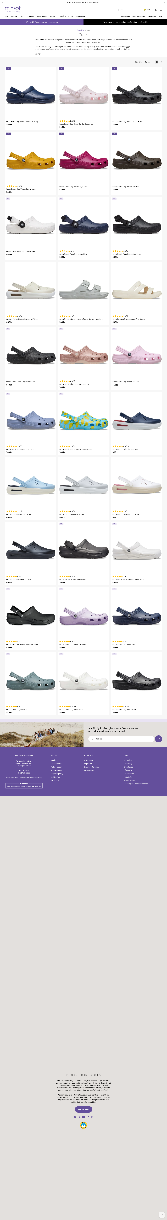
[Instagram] (79, 1117)
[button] (149, 62)
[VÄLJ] (52, 113)
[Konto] (155, 9)
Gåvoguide (128, 770)
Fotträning (128, 763)
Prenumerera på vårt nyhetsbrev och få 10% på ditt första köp (125, 22)
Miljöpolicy (54, 780)
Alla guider (128, 760)
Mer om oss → (83, 1109)
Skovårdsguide (129, 780)
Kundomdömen (56, 763)
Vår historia (54, 760)
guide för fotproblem (88, 1102)
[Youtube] (83, 1117)
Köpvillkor (88, 763)
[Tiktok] (87, 1117)
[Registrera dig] (158, 738)
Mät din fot (128, 777)
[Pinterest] (92, 1117)
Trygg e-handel (56, 770)
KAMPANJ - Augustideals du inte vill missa (42, 22)
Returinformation (90, 770)
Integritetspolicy (56, 773)
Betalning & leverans (92, 767)
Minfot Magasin (56, 767)
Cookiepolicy (55, 777)
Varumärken (81, 30)
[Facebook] (74, 1117)
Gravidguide (128, 767)
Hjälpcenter (88, 760)
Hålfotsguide (129, 773)
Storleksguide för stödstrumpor (136, 784)
